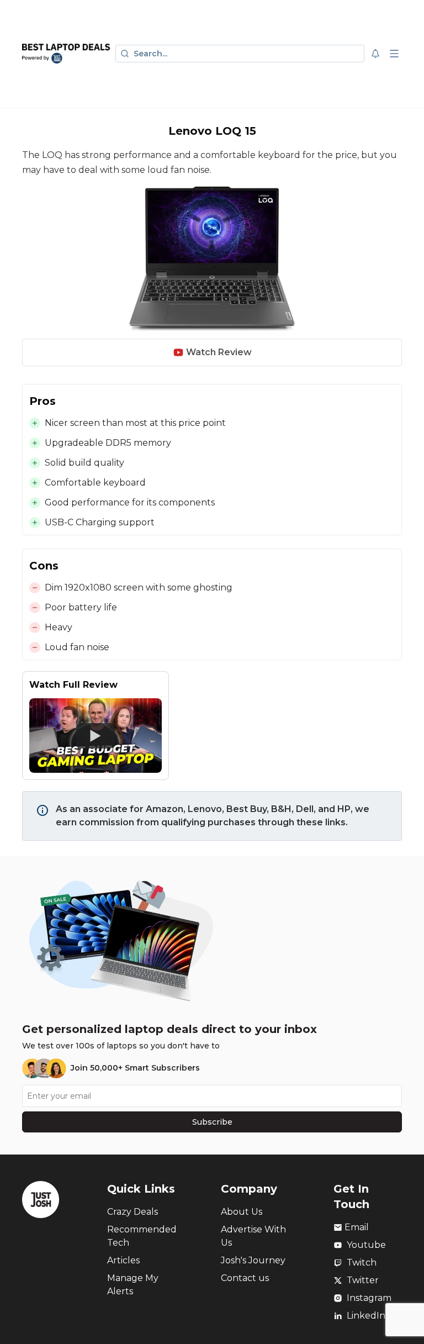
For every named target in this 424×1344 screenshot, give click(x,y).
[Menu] (394, 53)
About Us (241, 1211)
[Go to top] (403, 1318)
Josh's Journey (253, 1260)
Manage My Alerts (132, 1284)
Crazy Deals (132, 1211)
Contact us (245, 1278)
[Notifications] (375, 53)
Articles (123, 1260)
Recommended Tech (142, 1236)
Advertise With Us (253, 1236)
